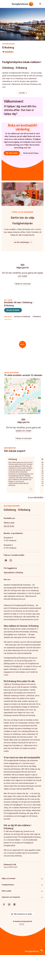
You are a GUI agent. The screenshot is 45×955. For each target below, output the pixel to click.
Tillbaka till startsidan (22, 284)
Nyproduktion (38, 317)
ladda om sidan (23, 430)
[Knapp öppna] (31, 489)
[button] (41, 3)
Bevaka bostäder (13, 310)
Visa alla (7, 317)
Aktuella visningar (22, 317)
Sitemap (21, 924)
